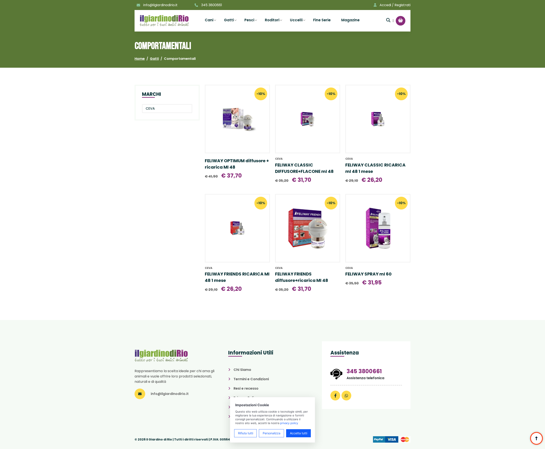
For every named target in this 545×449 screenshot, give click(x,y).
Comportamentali (180, 58)
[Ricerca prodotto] (388, 20)
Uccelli (296, 20)
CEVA (150, 108)
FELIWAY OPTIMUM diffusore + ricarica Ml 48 (237, 164)
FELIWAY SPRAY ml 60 (368, 274)
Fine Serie (322, 20)
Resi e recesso (246, 388)
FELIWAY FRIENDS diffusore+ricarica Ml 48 (301, 277)
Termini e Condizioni (251, 379)
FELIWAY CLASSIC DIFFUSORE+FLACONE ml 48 (304, 168)
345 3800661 (211, 5)
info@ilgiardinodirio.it (160, 5)
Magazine (350, 20)
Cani (209, 20)
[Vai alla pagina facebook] (335, 395)
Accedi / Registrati (395, 5)
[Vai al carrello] (400, 20)
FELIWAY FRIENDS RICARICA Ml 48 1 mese (237, 277)
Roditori (272, 20)
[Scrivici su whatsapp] (346, 395)
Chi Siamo (242, 369)
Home (140, 58)
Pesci (249, 20)
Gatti (229, 20)
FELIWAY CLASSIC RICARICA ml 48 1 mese (375, 168)
